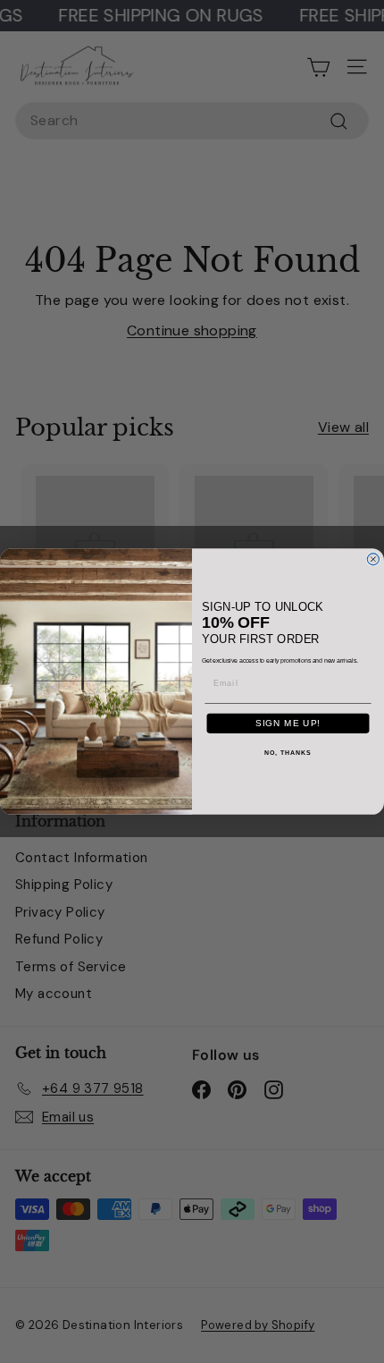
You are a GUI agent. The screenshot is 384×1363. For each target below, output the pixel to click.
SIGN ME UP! (288, 723)
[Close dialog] (373, 559)
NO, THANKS (287, 753)
